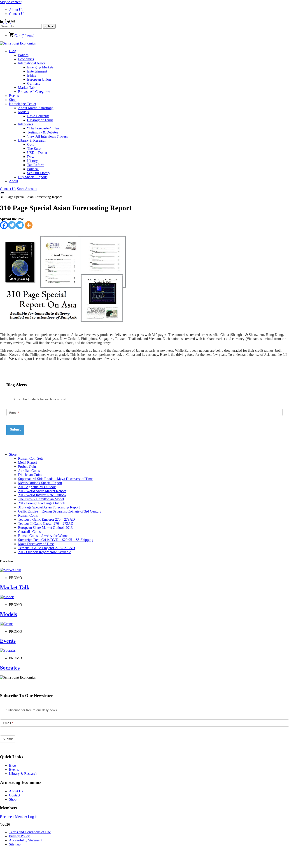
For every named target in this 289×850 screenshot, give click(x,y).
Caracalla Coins (29, 532)
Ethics (31, 75)
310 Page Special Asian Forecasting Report (49, 507)
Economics (26, 59)
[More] (28, 225)
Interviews (25, 124)
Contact (14, 795)
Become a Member (13, 817)
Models (23, 112)
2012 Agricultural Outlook (37, 487)
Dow (30, 157)
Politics (23, 55)
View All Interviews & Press (47, 136)
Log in (32, 817)
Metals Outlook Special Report (40, 483)
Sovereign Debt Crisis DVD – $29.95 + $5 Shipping (55, 540)
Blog (12, 51)
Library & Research (32, 140)
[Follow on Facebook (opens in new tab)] (5, 22)
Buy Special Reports (32, 177)
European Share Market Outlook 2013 (45, 527)
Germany (33, 83)
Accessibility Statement (25, 840)
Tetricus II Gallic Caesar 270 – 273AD (45, 523)
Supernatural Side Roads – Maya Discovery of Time (55, 479)
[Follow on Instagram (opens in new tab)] (13, 22)
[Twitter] (12, 225)
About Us (16, 10)
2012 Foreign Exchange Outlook (41, 503)
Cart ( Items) (24, 35)
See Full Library (38, 173)
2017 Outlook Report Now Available (44, 552)
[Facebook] (4, 225)
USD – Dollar (37, 153)
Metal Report (27, 462)
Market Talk (26, 87)
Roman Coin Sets (30, 458)
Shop (12, 100)
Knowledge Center (22, 104)
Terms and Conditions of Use (30, 832)
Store (12, 454)
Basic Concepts (38, 116)
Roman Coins (28, 515)
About (13, 181)
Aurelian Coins (29, 471)
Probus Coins (27, 466)
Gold (30, 144)
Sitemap (15, 844)
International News (31, 63)
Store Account (27, 189)
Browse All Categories (34, 92)
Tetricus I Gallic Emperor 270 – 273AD (46, 519)
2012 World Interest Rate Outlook (42, 495)
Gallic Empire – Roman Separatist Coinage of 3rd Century (59, 511)
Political (33, 169)
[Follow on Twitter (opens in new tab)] (9, 22)
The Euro (34, 148)
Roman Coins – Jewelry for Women (43, 536)
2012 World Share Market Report (42, 491)
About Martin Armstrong (36, 108)
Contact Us (17, 14)
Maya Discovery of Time (36, 544)
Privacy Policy (19, 836)
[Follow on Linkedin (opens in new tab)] (2, 22)
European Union (39, 79)
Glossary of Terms (40, 120)
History (32, 161)
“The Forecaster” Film (43, 128)
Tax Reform (35, 165)
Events (14, 96)
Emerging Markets (40, 67)
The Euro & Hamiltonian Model (41, 499)
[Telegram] (20, 225)
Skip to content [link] (10, 2)
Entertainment (37, 71)
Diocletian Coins (30, 475)
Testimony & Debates (42, 132)
